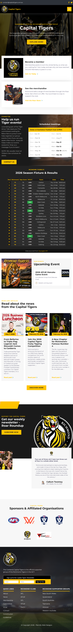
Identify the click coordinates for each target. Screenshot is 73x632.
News (5, 597)
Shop (5, 607)
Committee (7, 604)
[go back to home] (12, 559)
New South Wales (49, 593)
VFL (22, 600)
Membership (8, 600)
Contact (6, 611)
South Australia (48, 600)
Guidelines (7, 617)
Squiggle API (43, 251)
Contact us (9, 162)
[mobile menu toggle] (69, 9)
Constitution (8, 614)
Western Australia (49, 611)
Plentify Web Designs (44, 625)
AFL (22, 593)
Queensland (47, 597)
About (5, 593)
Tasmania (46, 604)
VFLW (23, 604)
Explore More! (36, 42)
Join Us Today (30, 74)
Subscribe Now (11, 432)
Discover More (36, 388)
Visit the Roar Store (33, 100)
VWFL (23, 607)
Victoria (45, 607)
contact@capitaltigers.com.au (13, 2)
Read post (8, 377)
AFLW (23, 597)
